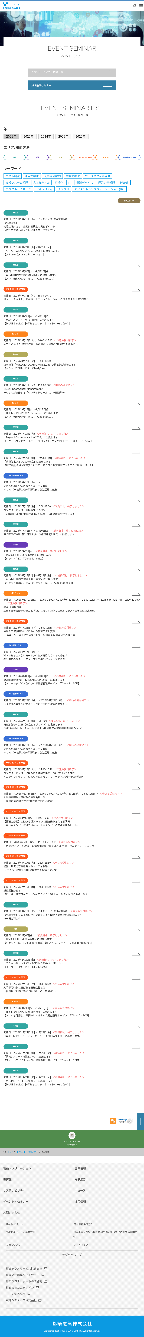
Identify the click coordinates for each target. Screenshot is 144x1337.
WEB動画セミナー (41, 85)
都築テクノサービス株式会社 (24, 1268)
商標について (13, 1244)
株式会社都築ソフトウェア (23, 1275)
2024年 (46, 136)
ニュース (80, 1190)
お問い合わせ (11, 1212)
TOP (10, 1151)
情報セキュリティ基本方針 (20, 1232)
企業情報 (80, 1168)
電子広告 (80, 1179)
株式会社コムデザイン (20, 1287)
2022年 (81, 136)
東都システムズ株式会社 (21, 1300)
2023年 (63, 136)
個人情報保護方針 (83, 1224)
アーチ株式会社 (15, 1294)
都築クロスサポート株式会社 (24, 1281)
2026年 (11, 136)
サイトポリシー (14, 1224)
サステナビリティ (14, 1190)
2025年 (29, 136)
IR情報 (7, 1179)
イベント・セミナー (27, 1151)
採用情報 (80, 1201)
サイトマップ (80, 1244)
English (135, 6)
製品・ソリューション (17, 1168)
